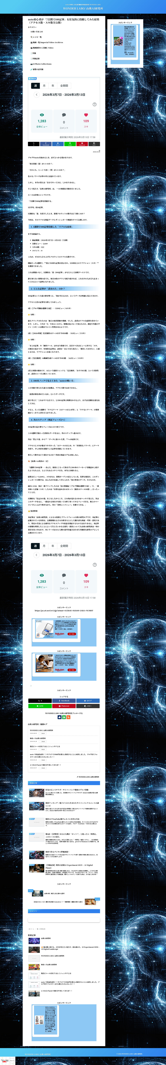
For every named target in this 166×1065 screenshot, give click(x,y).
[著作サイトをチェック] (59, 717)
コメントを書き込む (64, 920)
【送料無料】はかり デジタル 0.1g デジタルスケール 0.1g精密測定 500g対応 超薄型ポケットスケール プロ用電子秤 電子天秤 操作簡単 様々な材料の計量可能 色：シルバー (65, 624)
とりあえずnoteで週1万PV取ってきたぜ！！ (45, 765)
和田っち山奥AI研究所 (38, 738)
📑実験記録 (33, 685)
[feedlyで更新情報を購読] (64, 717)
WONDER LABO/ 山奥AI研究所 (41, 730)
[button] (94, 144)
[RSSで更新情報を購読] (68, 717)
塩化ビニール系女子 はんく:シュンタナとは (45, 746)
